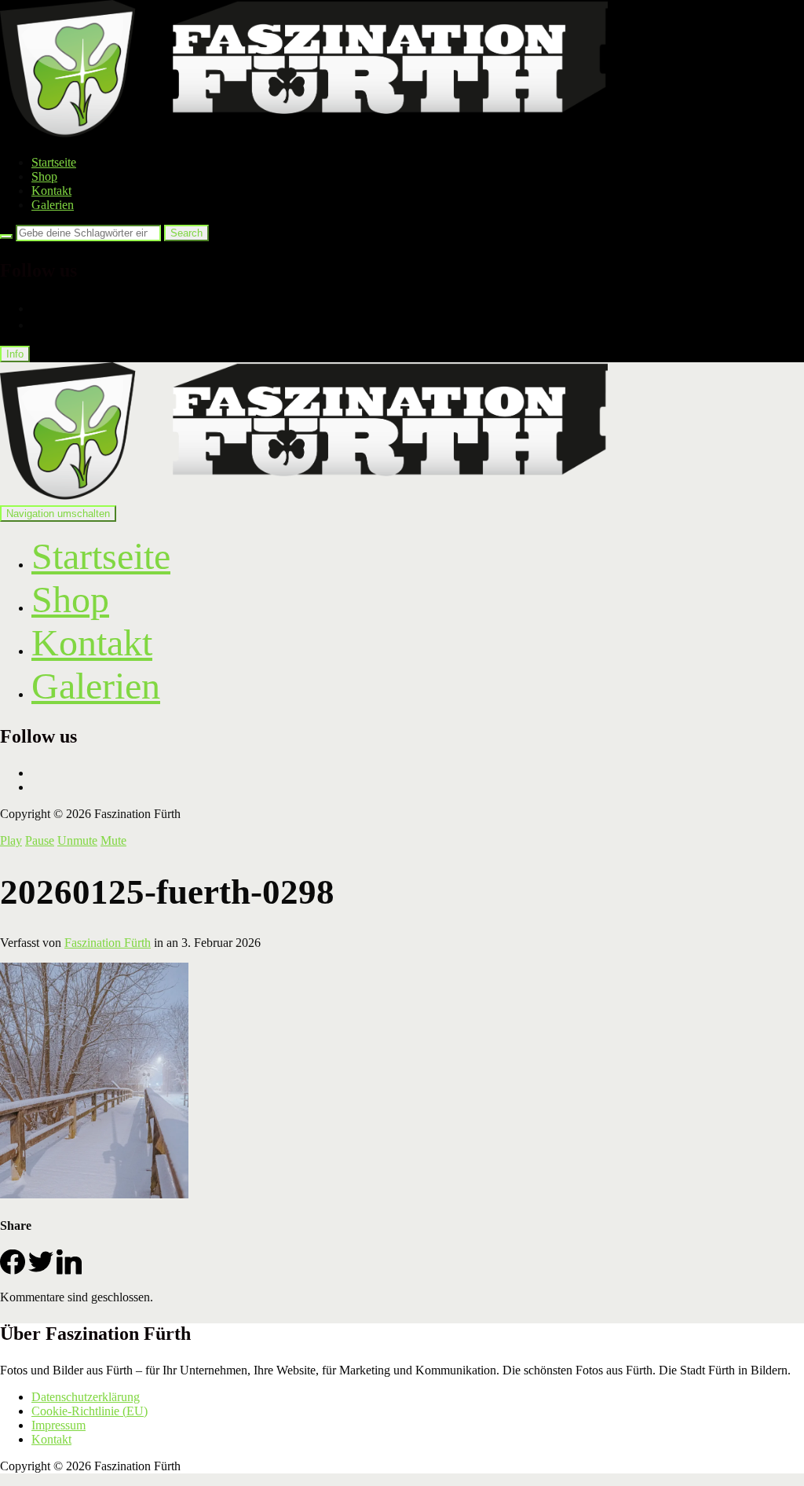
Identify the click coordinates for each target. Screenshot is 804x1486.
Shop (44, 176)
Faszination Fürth (107, 942)
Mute (113, 840)
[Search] (6, 236)
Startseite (53, 162)
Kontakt (51, 190)
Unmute (77, 840)
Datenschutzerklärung (85, 1396)
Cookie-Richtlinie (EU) (89, 1411)
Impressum (58, 1425)
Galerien (52, 204)
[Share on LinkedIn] (69, 1270)
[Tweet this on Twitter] (40, 1270)
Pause (39, 840)
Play (11, 840)
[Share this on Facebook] (12, 1270)
